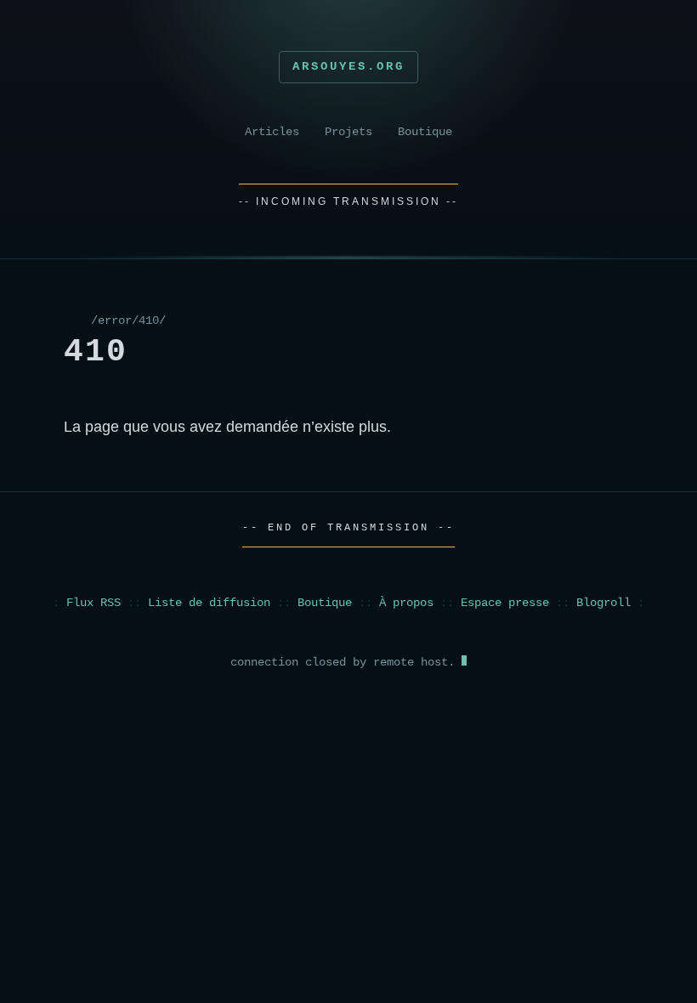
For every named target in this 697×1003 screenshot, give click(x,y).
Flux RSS (93, 603)
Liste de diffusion (209, 603)
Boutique (425, 132)
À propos (406, 603)
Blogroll (603, 603)
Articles (272, 132)
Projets (348, 132)
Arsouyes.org (348, 66)
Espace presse (505, 603)
